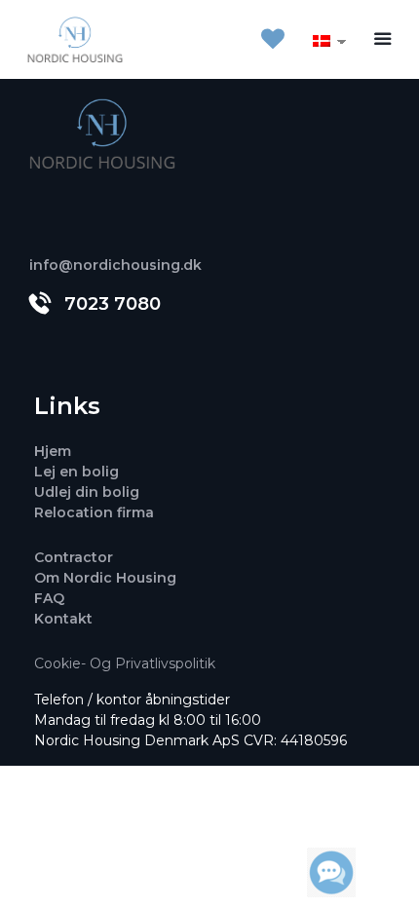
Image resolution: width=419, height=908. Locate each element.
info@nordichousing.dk (115, 265)
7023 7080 (112, 304)
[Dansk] (321, 40)
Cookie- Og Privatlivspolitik (124, 663)
